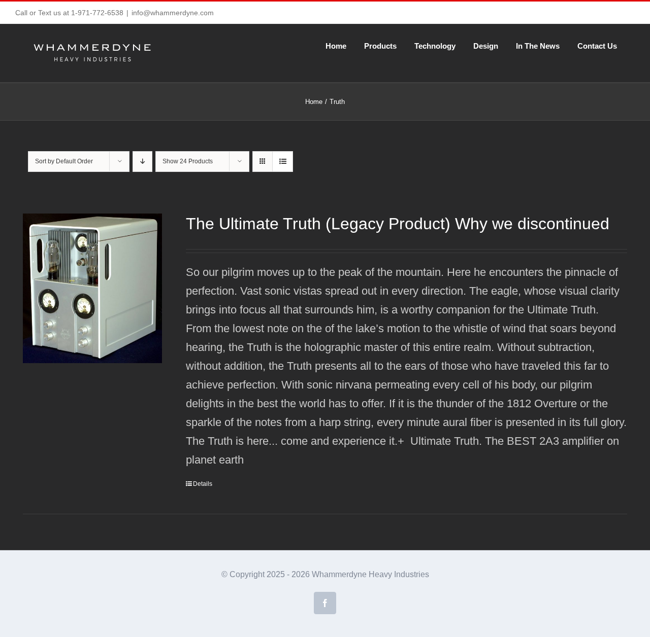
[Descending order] (142, 161)
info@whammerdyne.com (173, 13)
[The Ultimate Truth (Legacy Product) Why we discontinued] (92, 288)
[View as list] (282, 161)
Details (202, 483)
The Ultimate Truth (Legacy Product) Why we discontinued (397, 224)
